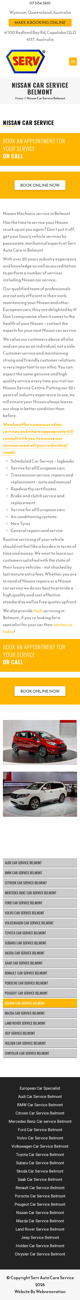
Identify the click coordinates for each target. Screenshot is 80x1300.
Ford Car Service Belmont (24, 902)
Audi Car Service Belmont (23, 862)
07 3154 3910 (40, 3)
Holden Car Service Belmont (25, 1043)
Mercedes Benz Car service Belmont (31, 892)
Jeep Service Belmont (20, 1033)
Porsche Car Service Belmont (26, 983)
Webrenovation (51, 1291)
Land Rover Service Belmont (25, 1023)
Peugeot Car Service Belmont (26, 993)
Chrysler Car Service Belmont (27, 1053)
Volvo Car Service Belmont (24, 912)
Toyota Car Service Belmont (25, 932)
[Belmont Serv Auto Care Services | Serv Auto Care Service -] (25, 61)
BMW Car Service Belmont (23, 872)
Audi (38, 611)
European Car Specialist (40, 1088)
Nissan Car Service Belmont (25, 1003)
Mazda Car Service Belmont (25, 1013)
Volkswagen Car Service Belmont (29, 922)
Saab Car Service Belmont (24, 962)
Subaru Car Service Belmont (26, 942)
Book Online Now (40, 185)
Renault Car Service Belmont (26, 972)
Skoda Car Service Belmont (25, 952)
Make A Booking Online (40, 22)
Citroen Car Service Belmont (26, 882)
